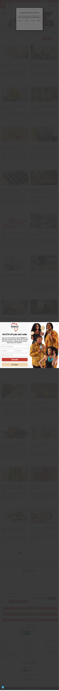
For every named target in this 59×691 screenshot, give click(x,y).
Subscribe (14, 360)
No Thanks (15, 365)
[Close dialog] (57, 325)
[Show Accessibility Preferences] (3, 687)
